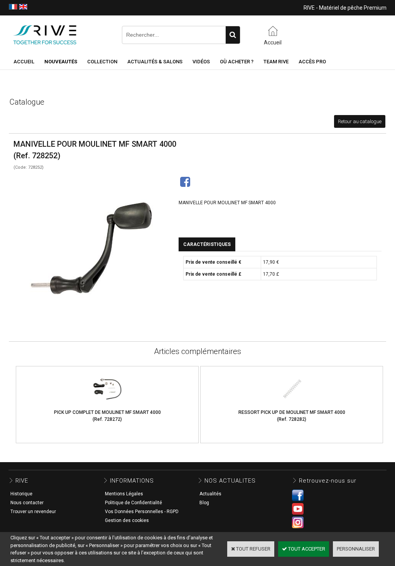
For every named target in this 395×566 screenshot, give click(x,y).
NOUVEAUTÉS (60, 61)
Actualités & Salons (154, 61)
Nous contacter (27, 502)
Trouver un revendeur (33, 511)
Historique (21, 494)
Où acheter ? (236, 61)
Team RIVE (276, 61)
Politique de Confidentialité (133, 502)
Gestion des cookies (127, 520)
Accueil (24, 61)
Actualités (210, 494)
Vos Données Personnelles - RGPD (142, 511)
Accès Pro (312, 61)
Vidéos (201, 61)
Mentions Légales (124, 494)
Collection (102, 61)
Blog (204, 502)
